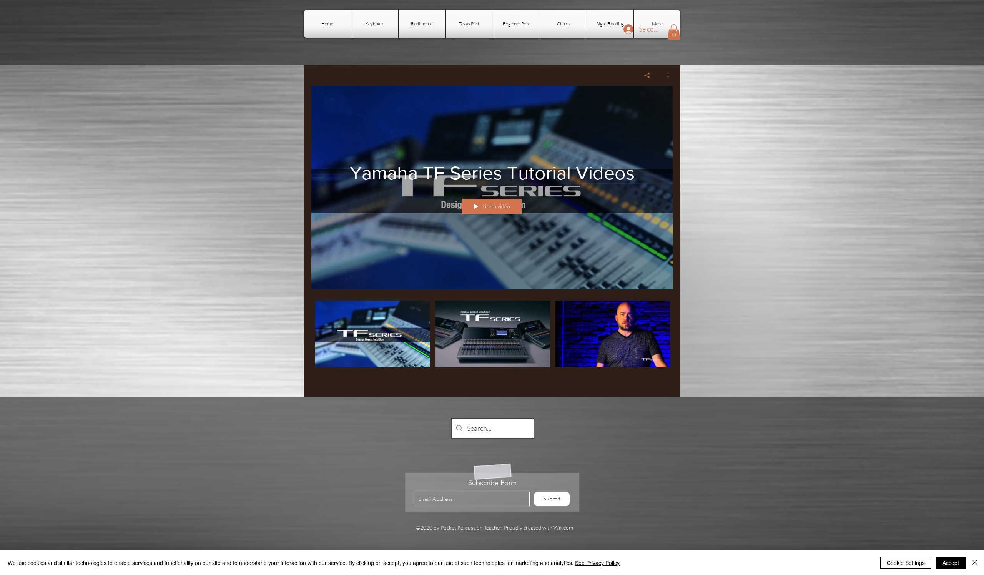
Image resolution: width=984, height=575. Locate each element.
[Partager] (647, 75)
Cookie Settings (906, 563)
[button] (673, 32)
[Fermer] (974, 563)
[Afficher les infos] (665, 75)
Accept (950, 563)
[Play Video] (372, 334)
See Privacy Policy (597, 563)
